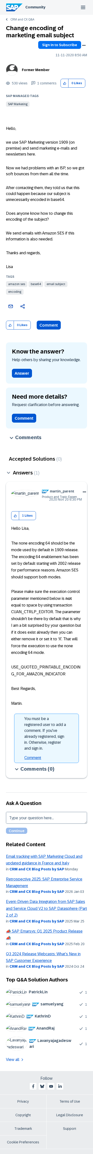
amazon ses (16, 284)
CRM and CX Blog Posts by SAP (36, 869)
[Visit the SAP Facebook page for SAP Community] (33, 1086)
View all (12, 1059)
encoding (14, 291)
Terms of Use (70, 1101)
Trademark (23, 1129)
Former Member (36, 70)
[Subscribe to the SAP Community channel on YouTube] (51, 1086)
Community (35, 7)
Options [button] (84, 45)
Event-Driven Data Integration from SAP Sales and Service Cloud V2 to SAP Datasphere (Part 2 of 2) (46, 908)
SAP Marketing (18, 104)
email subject (56, 284)
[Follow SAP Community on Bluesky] (42, 1086)
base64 (36, 284)
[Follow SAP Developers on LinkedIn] (60, 1086)
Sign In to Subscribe (59, 45)
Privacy (23, 1101)
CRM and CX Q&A (22, 19)
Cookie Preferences (23, 1142)
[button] (64, 83)
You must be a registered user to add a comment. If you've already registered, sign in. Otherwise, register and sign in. (45, 733)
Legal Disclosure (69, 1115)
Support (69, 1129)
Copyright (23, 1115)
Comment (48, 325)
